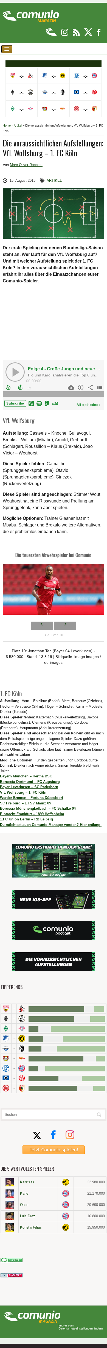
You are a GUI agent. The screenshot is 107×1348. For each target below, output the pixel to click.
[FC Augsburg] (22, 1088)
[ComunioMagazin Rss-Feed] (77, 34)
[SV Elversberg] (22, 1018)
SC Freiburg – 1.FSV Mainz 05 (25, 803)
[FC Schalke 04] (6, 1068)
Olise (24, 1205)
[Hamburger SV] (6, 1078)
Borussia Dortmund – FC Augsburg (30, 782)
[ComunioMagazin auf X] (88, 34)
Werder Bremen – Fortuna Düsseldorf (31, 798)
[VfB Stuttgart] (6, 1008)
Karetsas (27, 1182)
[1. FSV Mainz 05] (22, 1078)
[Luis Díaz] (9, 1216)
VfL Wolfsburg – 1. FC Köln (23, 792)
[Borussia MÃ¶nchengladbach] (6, 1018)
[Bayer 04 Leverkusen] (6, 1058)
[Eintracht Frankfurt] (6, 1088)
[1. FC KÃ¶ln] (22, 1008)
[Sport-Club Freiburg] (22, 1048)
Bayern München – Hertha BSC (26, 776)
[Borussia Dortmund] (22, 1038)
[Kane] (9, 1193)
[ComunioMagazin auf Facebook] (99, 34)
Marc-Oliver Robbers (26, 165)
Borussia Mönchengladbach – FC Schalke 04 (38, 808)
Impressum (66, 1325)
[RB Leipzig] (22, 1028)
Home (7, 125)
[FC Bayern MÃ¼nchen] (22, 1068)
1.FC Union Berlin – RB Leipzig (26, 819)
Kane (24, 1193)
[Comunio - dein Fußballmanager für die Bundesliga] (52, 34)
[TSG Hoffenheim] (6, 1038)
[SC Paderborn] (6, 1048)
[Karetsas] (9, 1182)
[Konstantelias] (9, 1227)
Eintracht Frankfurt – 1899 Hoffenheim (32, 814)
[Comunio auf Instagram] (65, 34)
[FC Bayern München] (65, 1193)
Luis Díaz (27, 1216)
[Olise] (9, 1205)
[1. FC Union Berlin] (22, 1058)
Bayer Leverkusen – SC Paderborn (29, 787)
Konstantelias (31, 1227)
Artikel (18, 125)
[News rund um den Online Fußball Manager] (31, 14)
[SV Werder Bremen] (6, 1028)
